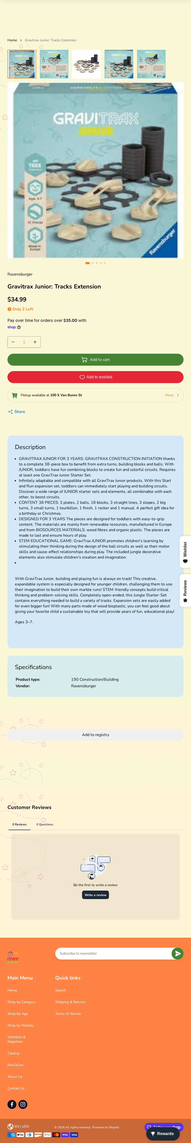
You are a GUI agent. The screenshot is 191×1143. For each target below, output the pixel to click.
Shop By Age (17, 1013)
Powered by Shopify (105, 1127)
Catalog (13, 1053)
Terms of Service (68, 1013)
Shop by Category (21, 1002)
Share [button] (19, 411)
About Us (14, 1076)
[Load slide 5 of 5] (151, 64)
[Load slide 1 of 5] (21, 64)
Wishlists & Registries (16, 1039)
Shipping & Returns (70, 1002)
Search (60, 990)
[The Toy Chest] (13, 957)
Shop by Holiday (20, 1025)
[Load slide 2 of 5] (54, 64)
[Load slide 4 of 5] (118, 64)
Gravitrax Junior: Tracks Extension (51, 40)
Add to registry (95, 735)
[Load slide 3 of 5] (86, 64)
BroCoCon (15, 1065)
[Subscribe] (178, 954)
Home (12, 40)
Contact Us (16, 1088)
